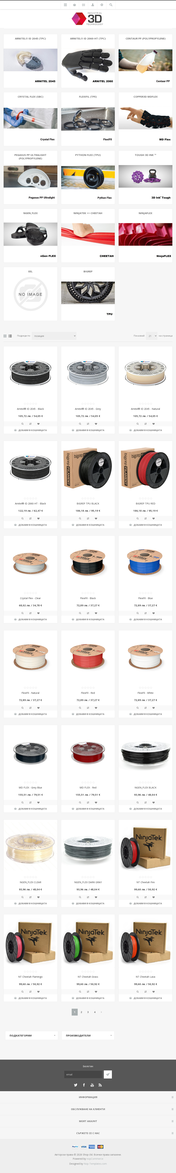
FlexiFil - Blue (145, 598)
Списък (10, 336)
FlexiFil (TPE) (88, 96)
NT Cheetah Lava (145, 976)
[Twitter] (75, 1085)
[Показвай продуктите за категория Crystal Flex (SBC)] (30, 119)
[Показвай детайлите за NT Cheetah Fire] (145, 846)
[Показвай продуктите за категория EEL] (30, 294)
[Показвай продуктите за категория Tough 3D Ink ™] (145, 177)
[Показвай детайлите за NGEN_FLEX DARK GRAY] (88, 846)
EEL (30, 271)
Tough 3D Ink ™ (145, 155)
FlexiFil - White (145, 692)
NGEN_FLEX (30, 213)
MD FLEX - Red (88, 787)
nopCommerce (95, 1158)
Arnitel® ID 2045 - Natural (145, 408)
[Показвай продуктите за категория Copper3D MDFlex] (145, 119)
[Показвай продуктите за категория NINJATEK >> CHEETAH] (88, 235)
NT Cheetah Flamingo (30, 976)
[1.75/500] (30, 562)
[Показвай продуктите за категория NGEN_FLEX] (30, 235)
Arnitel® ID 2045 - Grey (88, 408)
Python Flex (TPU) (88, 155)
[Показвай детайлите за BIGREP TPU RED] (145, 468)
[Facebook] (84, 1085)
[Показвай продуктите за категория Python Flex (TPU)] (88, 177)
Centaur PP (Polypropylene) (146, 38)
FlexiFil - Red (88, 692)
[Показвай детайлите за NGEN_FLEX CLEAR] (30, 846)
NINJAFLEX (145, 213)
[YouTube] (92, 1085)
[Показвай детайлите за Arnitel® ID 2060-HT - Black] (30, 468)
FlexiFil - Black (88, 598)
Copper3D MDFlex (146, 96)
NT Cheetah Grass (88, 976)
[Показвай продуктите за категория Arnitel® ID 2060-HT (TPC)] (88, 61)
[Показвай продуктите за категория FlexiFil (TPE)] (88, 119)
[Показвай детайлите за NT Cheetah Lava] (145, 941)
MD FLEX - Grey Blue (30, 787)
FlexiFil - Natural (30, 692)
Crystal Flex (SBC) (30, 96)
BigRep (88, 271)
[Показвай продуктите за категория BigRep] (88, 294)
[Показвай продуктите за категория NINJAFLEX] (145, 235)
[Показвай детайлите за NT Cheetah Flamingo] (30, 941)
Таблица (5, 336)
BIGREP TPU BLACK (88, 503)
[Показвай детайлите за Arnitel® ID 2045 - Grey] (88, 373)
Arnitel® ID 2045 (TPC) (30, 38)
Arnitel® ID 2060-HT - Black (30, 503)
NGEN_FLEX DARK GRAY (88, 882)
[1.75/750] (30, 752)
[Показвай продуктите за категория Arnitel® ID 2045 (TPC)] (30, 61)
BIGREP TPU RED (145, 503)
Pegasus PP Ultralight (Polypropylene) (30, 156)
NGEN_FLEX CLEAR (30, 882)
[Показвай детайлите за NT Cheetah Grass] (88, 941)
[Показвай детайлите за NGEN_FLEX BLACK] (145, 752)
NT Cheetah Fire (145, 882)
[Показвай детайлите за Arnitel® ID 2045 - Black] (30, 373)
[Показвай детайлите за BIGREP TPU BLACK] (88, 468)
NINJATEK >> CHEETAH (88, 213)
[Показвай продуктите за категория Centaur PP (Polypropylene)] (145, 61)
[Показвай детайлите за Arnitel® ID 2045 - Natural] (145, 373)
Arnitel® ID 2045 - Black (30, 408)
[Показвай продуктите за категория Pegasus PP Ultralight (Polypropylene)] (30, 177)
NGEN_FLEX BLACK (145, 787)
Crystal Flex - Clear (30, 598)
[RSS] (100, 1085)
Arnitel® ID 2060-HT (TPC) (88, 38)
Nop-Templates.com (95, 1163)
